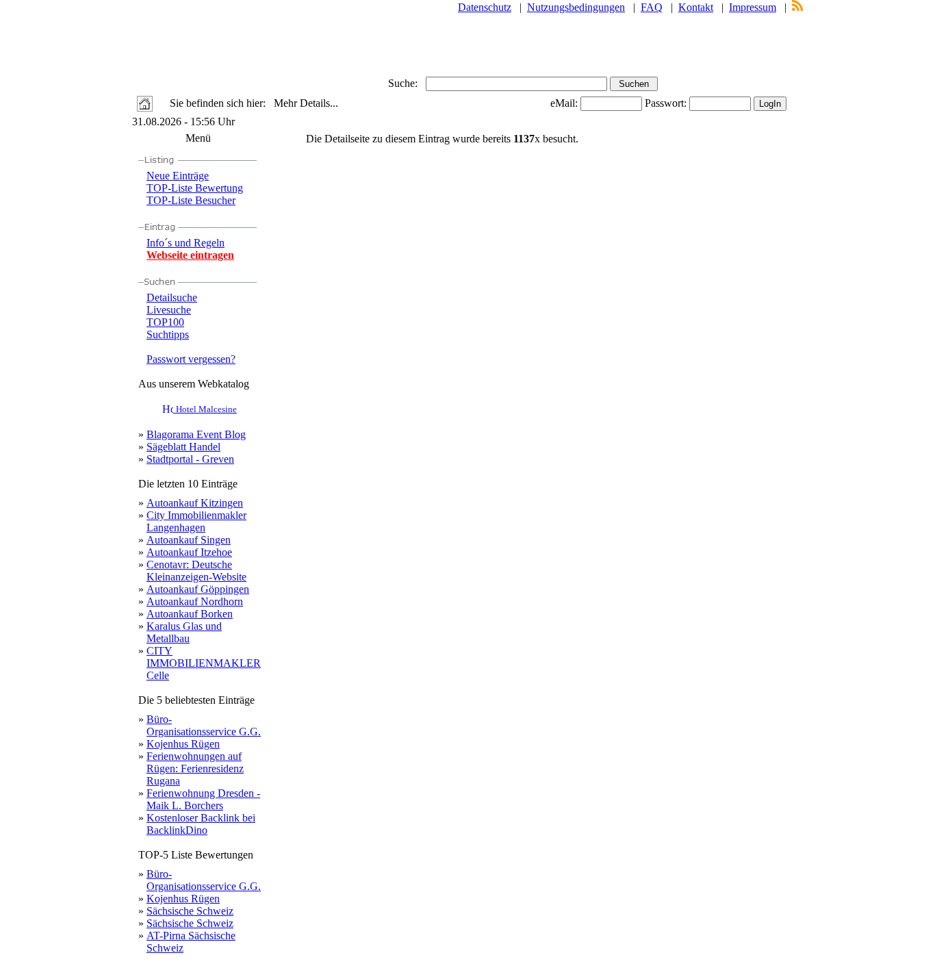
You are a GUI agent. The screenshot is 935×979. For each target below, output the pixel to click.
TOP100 (165, 322)
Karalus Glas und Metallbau (184, 632)
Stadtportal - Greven (190, 459)
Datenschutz (484, 7)
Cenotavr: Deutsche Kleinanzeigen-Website (196, 571)
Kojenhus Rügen (183, 744)
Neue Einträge (177, 175)
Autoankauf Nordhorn (194, 601)
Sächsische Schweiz (189, 911)
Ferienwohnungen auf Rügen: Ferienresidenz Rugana (195, 768)
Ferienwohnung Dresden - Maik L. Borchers (203, 799)
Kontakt (695, 7)
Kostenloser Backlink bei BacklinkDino (200, 824)
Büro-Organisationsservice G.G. (203, 725)
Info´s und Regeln (185, 243)
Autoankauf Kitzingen (194, 503)
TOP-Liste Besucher (190, 200)
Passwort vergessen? (190, 359)
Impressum (752, 7)
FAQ (652, 7)
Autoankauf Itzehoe (189, 552)
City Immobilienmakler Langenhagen (196, 521)
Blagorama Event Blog (196, 434)
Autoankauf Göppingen (197, 589)
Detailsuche (171, 297)
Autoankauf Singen (188, 540)
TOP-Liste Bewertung (194, 188)
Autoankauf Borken (189, 614)
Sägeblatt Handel (183, 447)
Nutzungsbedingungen (576, 7)
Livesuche (168, 310)
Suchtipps (167, 334)
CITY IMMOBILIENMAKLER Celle (203, 663)
